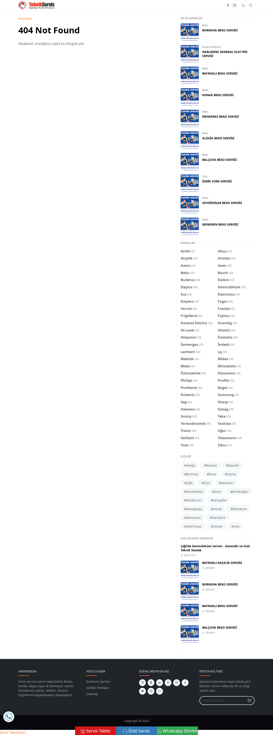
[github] (159, 691)
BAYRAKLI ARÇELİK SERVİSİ (222, 563)
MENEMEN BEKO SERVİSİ (220, 224)
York (204, 176)
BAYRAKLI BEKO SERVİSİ (219, 73)
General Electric (211, 47)
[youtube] (176, 682)
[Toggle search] (251, 5)
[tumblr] (151, 682)
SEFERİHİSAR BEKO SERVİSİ (222, 203)
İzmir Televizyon (13, 732)
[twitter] (142, 691)
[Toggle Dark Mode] (243, 5)
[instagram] (234, 5)
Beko (205, 25)
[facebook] (227, 5)
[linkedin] (159, 682)
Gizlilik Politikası (97, 688)
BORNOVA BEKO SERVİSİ (220, 30)
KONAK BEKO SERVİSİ (218, 95)
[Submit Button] (249, 700)
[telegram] (142, 682)
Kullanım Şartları (98, 681)
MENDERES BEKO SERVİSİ (220, 116)
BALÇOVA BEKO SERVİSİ (219, 160)
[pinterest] (168, 682)
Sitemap (92, 694)
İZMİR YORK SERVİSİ (217, 181)
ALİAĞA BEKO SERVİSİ (218, 138)
